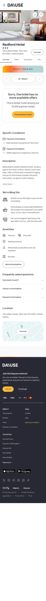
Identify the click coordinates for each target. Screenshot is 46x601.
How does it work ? (11, 280)
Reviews (5, 418)
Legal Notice (7, 496)
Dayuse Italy (7, 453)
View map (37, 52)
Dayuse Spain (7, 457)
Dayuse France (8, 439)
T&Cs (30, 496)
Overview (6, 60)
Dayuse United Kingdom (11, 444)
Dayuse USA (7, 448)
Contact (28, 413)
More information (13, 264)
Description (28, 60)
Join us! (8, 389)
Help (26, 418)
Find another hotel (23, 114)
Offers (16, 60)
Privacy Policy (19, 496)
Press (4, 422)
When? (24, 79)
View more (7, 184)
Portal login (22, 389)
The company (7, 413)
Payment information (12, 297)
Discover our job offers (10, 427)
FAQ (39, 60)
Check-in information (12, 288)
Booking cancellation (32, 422)
